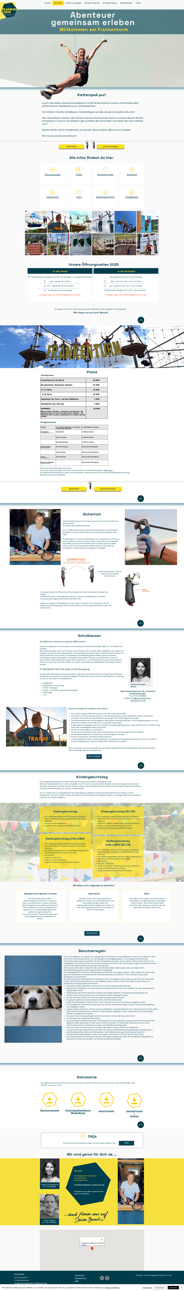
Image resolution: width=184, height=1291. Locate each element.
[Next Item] (155, 233)
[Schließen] (181, 1287)
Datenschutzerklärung (112, 1288)
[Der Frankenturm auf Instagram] (102, 1278)
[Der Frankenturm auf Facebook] (107, 1278)
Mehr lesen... (109, 470)
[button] (36, 726)
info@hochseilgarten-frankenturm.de (141, 699)
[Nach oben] (141, 320)
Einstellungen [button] (147, 1288)
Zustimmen (173, 1288)
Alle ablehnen (160, 1288)
